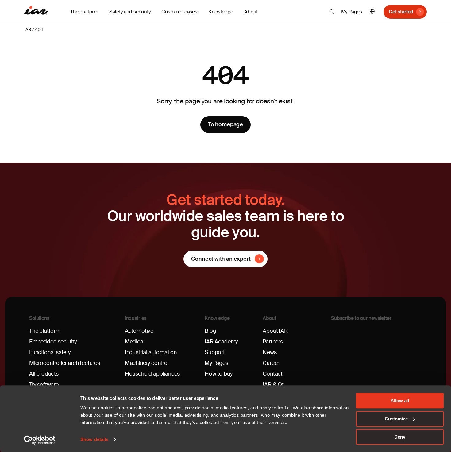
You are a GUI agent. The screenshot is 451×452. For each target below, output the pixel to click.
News (269, 352)
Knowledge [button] (220, 12)
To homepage (225, 124)
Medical (135, 341)
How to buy (218, 373)
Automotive (139, 331)
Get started (401, 12)
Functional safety (50, 352)
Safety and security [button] (130, 12)
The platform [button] (84, 12)
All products (44, 373)
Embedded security (53, 341)
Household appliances (152, 373)
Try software (44, 384)
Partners (273, 341)
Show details (94, 439)
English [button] (372, 12)
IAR (27, 29)
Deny (399, 436)
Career (271, 363)
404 (39, 29)
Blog (210, 331)
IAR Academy (221, 341)
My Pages (351, 12)
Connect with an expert (220, 258)
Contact (273, 373)
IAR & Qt (273, 384)
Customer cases (179, 12)
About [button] (250, 12)
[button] (332, 11)
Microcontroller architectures (64, 363)
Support (215, 352)
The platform (44, 331)
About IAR (275, 331)
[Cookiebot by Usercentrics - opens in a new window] (40, 440)
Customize (396, 418)
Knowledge (217, 318)
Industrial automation (151, 352)
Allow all (400, 400)
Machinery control (147, 363)
